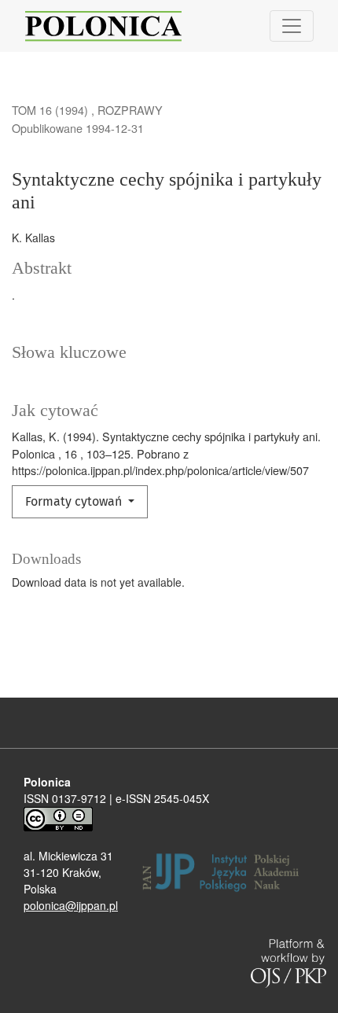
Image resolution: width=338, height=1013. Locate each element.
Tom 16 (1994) (51, 109)
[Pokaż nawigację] (292, 26)
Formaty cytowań (75, 501)
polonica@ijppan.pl (71, 905)
